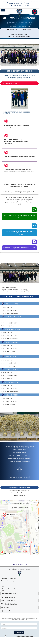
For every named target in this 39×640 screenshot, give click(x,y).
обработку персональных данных (24, 635)
